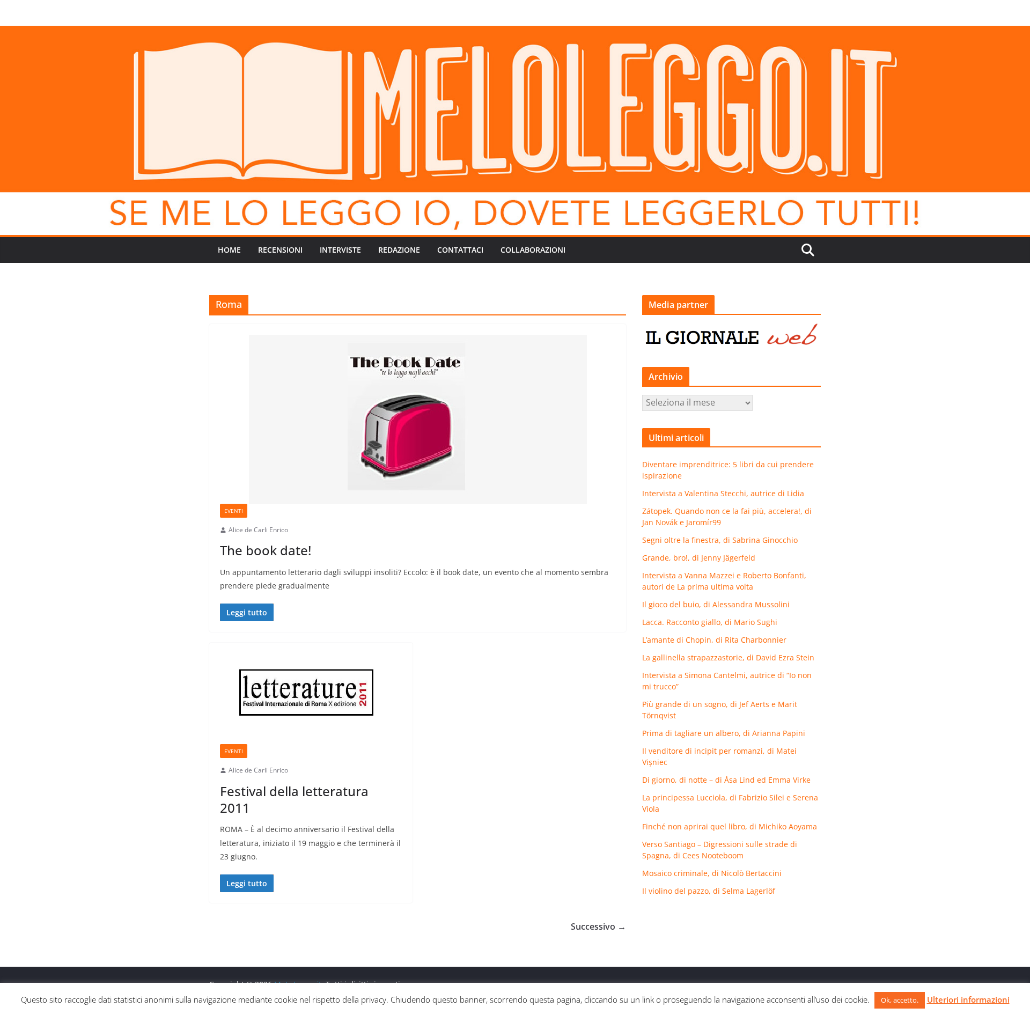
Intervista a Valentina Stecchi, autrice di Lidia (723, 493)
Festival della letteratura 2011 (294, 799)
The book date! (265, 550)
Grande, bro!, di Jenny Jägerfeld (698, 558)
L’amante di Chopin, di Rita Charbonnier (714, 640)
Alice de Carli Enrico (258, 529)
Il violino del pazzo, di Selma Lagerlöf (708, 891)
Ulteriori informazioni (968, 999)
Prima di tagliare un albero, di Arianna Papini (723, 733)
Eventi (233, 510)
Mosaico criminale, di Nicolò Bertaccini (712, 873)
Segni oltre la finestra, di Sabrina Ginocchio (720, 540)
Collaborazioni (533, 250)
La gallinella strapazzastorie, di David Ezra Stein (728, 657)
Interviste (340, 250)
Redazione (399, 250)
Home (229, 250)
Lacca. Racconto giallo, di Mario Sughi (709, 622)
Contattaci (460, 250)
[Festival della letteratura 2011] (311, 698)
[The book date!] (417, 419)
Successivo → (598, 926)
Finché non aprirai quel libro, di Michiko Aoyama (729, 826)
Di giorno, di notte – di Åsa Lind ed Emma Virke (726, 780)
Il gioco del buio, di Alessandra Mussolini (716, 604)
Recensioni (280, 250)
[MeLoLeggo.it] (515, 33)
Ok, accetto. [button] (899, 1000)
